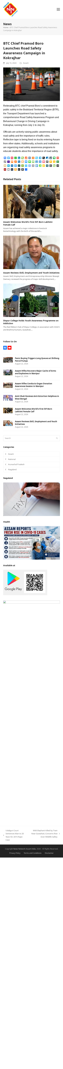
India (34, 849)
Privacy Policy (14, 853)
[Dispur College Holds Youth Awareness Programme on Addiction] (31, 300)
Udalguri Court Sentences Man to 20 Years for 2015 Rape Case (13, 835)
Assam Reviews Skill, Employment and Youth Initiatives (31, 272)
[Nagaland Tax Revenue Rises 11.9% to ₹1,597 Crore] (31, 499)
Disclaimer (49, 853)
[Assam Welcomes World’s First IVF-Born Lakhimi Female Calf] (31, 201)
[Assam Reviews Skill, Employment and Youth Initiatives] (31, 252)
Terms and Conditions (32, 853)
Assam (26, 63)
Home (5, 27)
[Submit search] (57, 438)
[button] (58, 9)
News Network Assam (22, 849)
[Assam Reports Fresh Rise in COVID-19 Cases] (31, 542)
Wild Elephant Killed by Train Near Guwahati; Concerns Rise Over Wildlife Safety (44, 833)
